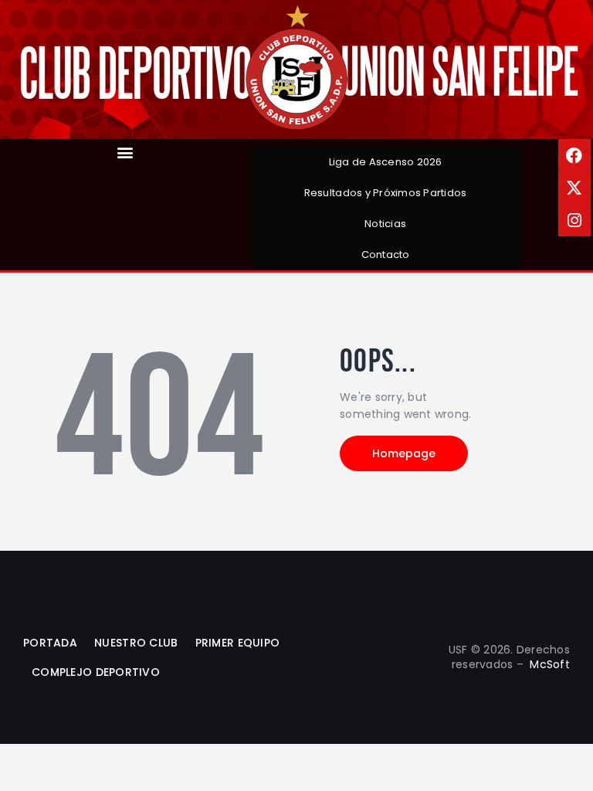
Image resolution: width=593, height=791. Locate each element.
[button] (125, 152)
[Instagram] (574, 220)
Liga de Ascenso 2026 (385, 161)
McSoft (550, 664)
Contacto (385, 254)
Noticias (385, 223)
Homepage (403, 453)
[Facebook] (574, 155)
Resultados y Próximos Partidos (385, 192)
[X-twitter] (574, 187)
